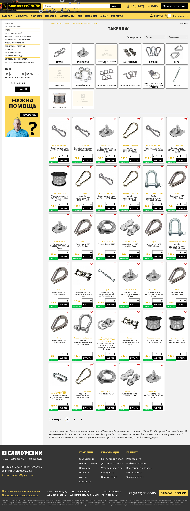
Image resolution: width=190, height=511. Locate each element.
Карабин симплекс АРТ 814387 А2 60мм (106, 197)
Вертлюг (59, 62)
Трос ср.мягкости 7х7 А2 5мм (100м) (177, 341)
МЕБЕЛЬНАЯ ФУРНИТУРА (14, 43)
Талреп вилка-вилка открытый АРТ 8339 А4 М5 (106, 294)
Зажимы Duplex (130, 62)
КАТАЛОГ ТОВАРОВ (55, 23)
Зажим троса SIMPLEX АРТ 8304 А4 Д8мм (130, 294)
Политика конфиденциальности (21, 491)
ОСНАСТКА (9, 23)
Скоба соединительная (130, 85)
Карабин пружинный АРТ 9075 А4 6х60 (82, 396)
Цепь (83, 108)
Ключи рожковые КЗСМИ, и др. (18, 40)
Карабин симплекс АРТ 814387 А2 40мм (59, 149)
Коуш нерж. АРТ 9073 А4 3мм (177, 293)
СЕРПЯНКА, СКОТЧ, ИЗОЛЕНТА (16, 59)
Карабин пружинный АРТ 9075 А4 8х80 (130, 198)
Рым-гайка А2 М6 (106, 394)
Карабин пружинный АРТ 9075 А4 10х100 (130, 150)
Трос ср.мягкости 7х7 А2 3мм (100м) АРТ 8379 (59, 198)
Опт (80, 16)
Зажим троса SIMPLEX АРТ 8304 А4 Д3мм (153, 396)
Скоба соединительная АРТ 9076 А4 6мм (153, 198)
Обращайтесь (29, 115)
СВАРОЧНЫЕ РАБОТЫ (13, 52)
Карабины (153, 62)
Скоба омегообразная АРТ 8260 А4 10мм (83, 342)
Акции (104, 16)
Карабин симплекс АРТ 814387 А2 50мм (153, 149)
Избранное (91, 16)
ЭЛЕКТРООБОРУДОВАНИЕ (15, 46)
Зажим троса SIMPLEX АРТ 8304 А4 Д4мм (106, 150)
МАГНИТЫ (9, 49)
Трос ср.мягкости (59, 108)
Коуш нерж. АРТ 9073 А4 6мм (177, 197)
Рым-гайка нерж (83, 85)
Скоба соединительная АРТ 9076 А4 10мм (177, 246)
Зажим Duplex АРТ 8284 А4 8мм (130, 395)
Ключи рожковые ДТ (14, 56)
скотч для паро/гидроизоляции (19, 62)
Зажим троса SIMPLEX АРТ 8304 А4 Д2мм (153, 294)
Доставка (36, 16)
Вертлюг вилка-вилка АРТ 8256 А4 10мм (83, 294)
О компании (67, 16)
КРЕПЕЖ (8, 30)
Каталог (7, 16)
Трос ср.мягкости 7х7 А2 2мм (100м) (153, 341)
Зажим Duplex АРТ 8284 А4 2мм (130, 245)
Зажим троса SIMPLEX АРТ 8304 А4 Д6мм (59, 246)
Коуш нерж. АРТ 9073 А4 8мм (59, 293)
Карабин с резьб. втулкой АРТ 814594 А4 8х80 (59, 397)
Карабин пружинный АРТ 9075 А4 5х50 (82, 198)
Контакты (117, 16)
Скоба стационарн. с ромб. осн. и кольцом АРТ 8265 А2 (153, 85)
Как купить (21, 16)
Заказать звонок (174, 6)
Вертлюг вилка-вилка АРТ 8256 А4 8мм (130, 342)
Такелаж (96, 23)
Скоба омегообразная (106, 85)
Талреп (177, 85)
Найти (115, 6)
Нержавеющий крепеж (81, 23)
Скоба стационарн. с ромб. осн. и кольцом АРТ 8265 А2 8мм (106, 346)
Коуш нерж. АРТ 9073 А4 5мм (82, 245)
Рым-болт (59, 85)
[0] (166, 16)
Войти (158, 15)
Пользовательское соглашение (20, 495)
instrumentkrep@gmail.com (17, 475)
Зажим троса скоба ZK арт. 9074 (106, 62)
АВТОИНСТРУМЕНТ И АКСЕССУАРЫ (18, 36)
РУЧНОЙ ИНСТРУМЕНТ (13, 27)
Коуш (176, 62)
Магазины (51, 16)
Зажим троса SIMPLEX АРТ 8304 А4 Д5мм (177, 150)
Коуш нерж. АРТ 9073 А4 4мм (153, 245)
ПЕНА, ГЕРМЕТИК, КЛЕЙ (13, 33)
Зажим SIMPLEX (83, 62)
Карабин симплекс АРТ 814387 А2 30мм (83, 149)
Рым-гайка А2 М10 (106, 244)
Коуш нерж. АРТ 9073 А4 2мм (59, 341)
